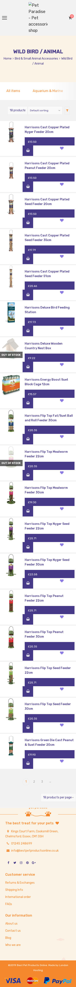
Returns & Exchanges (20, 883)
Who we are (13, 945)
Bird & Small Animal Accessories (36, 58)
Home (8, 58)
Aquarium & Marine (48, 91)
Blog (8, 938)
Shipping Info (14, 890)
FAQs (8, 904)
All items (13, 91)
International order (18, 897)
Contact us (13, 931)
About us (11, 923)
